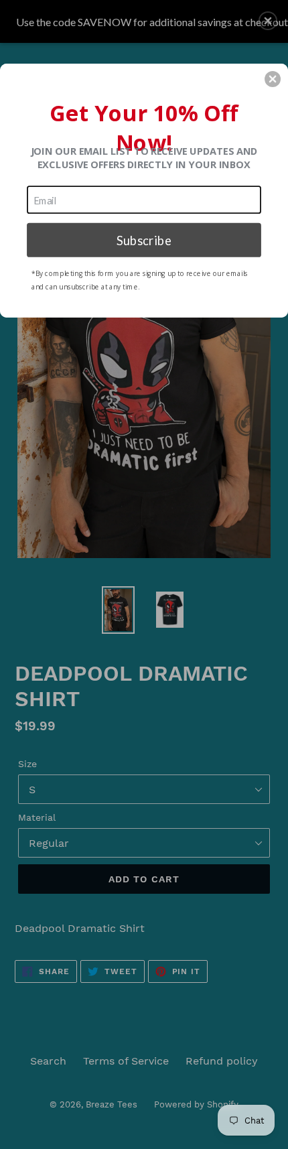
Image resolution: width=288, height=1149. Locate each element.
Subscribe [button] (144, 239)
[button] (273, 79)
